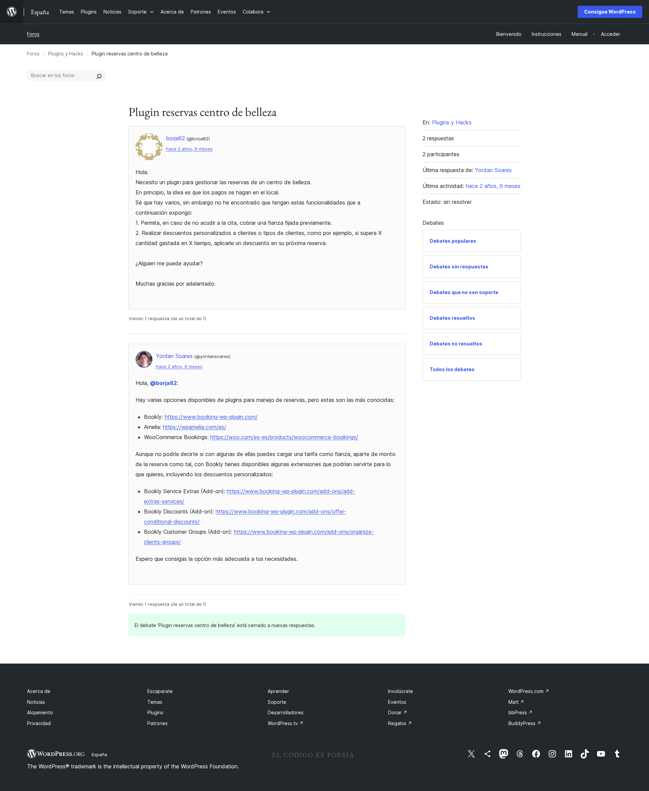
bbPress (520, 712)
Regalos (400, 723)
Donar (397, 712)
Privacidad (39, 723)
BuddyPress (524, 723)
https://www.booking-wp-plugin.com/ (211, 416)
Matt (516, 702)
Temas (154, 702)
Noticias (36, 702)
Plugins (155, 712)
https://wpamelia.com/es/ (194, 427)
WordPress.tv (286, 723)
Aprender (278, 691)
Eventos (397, 702)
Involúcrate (400, 691)
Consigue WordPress (610, 12)
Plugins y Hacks (65, 53)
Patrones (157, 723)
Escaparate (160, 691)
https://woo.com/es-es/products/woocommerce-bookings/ (284, 437)
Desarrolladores (286, 712)
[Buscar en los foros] (99, 75)
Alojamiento (40, 712)
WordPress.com (528, 691)
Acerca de (38, 691)
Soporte (277, 702)
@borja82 (163, 383)
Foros (33, 34)
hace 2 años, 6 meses (189, 148)
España (99, 754)
